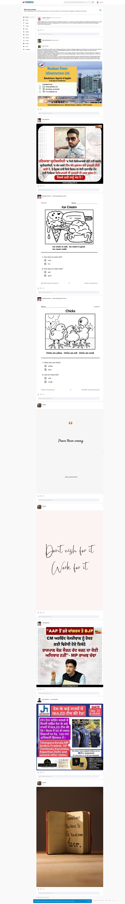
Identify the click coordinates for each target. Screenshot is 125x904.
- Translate (46, 19)
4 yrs (43, 19)
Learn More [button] (71, 901)
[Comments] (41, 30)
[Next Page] (113, 900)
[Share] (43, 30)
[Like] (41, 30)
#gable (69, 21)
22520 (95, 900)
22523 (106, 900)
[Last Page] (115, 900)
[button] (79, 2)
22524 (109, 900)
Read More (39, 60)
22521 (99, 900)
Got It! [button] (88, 901)
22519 (92, 900)
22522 (102, 900)
